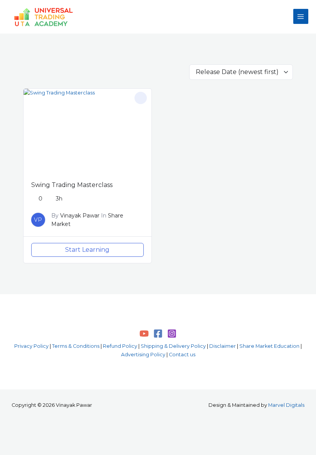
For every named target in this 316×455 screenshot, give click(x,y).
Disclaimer (222, 346)
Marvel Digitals (286, 405)
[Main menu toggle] (300, 16)
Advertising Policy (143, 354)
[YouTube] (144, 333)
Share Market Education (269, 346)
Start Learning (87, 249)
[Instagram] (171, 333)
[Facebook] (158, 333)
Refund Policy (120, 346)
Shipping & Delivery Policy (173, 346)
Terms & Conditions (75, 346)
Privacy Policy (31, 346)
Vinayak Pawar (79, 215)
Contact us (182, 354)
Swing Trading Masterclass (72, 185)
